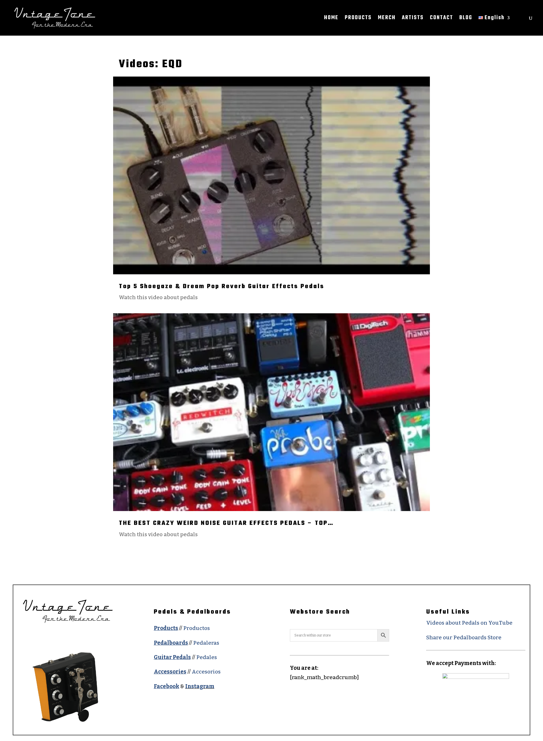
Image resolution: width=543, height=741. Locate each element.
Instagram (199, 686)
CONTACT (441, 19)
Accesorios (206, 671)
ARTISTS (413, 19)
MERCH (387, 19)
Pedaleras (206, 643)
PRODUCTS (358, 19)
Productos (196, 628)
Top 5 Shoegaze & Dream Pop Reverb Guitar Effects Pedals (221, 286)
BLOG (465, 19)
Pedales (206, 657)
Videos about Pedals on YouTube (469, 623)
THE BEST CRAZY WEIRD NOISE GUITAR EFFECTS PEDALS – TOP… (226, 523)
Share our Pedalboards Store (463, 637)
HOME (331, 19)
